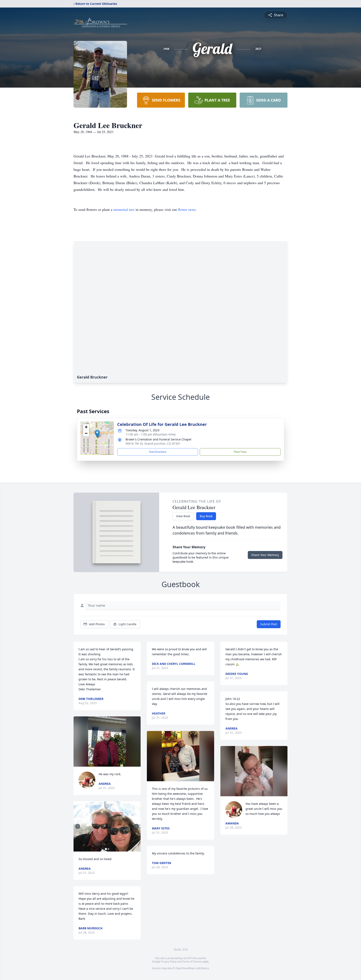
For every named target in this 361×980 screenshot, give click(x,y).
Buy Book (206, 516)
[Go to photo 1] (106, 849)
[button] (97, 434)
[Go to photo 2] (108, 849)
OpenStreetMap (185, 968)
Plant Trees (240, 452)
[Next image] (136, 826)
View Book (183, 516)
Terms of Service (192, 961)
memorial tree (124, 209)
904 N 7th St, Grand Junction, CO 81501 (153, 443)
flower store (187, 209)
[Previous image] (77, 826)
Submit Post (268, 624)
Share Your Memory (265, 555)
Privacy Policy (169, 961)
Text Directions (157, 452)
